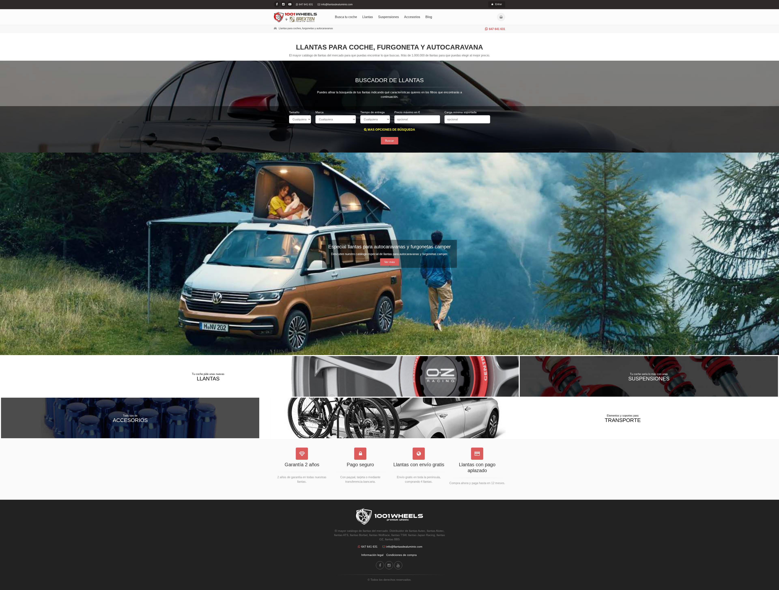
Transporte (623, 418)
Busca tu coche (346, 17)
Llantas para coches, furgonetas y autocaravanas (306, 28)
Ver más (389, 262)
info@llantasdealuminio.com (404, 546)
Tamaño (294, 112)
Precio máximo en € (407, 112)
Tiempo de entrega (372, 112)
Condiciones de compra (401, 555)
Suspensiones (388, 17)
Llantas (367, 17)
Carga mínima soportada (460, 112)
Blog (428, 17)
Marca (319, 112)
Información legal (372, 555)
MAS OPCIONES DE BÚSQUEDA (391, 129)
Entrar (498, 4)
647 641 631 (497, 29)
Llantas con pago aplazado (477, 467)
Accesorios (412, 17)
